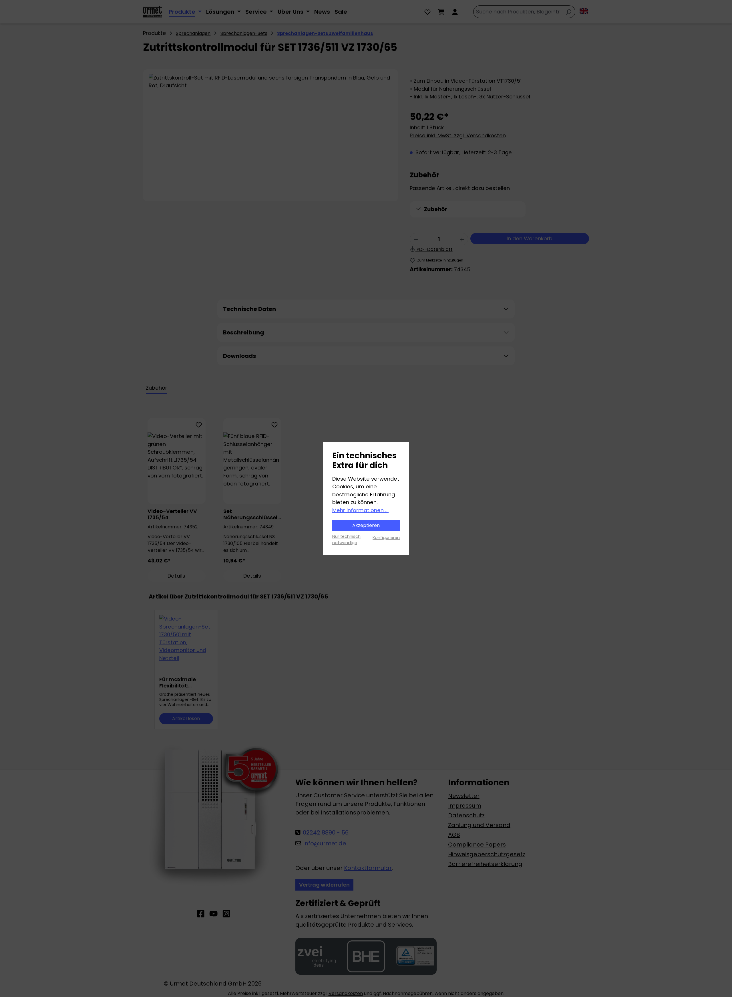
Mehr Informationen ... (360, 510)
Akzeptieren (366, 525)
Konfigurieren (386, 537)
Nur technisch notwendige (346, 540)
